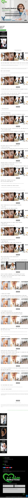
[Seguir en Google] (10, 467)
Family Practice (3, 43)
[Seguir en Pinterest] (6, 467)
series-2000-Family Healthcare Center (11, 285)
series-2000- (15, 80)
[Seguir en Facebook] (3, 467)
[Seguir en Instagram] (7, 467)
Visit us (17, 15)
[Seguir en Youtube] (11, 467)
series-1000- (5, 80)
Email (5, 464)
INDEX (14, 498)
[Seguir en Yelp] (8, 467)
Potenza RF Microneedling (3, 447)
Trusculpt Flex (3, 433)
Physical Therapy (3, 419)
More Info (18, 126)
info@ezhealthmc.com (6, 465)
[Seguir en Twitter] (4, 467)
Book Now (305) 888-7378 (17, 13)
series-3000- (21, 285)
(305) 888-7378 (6, 462)
